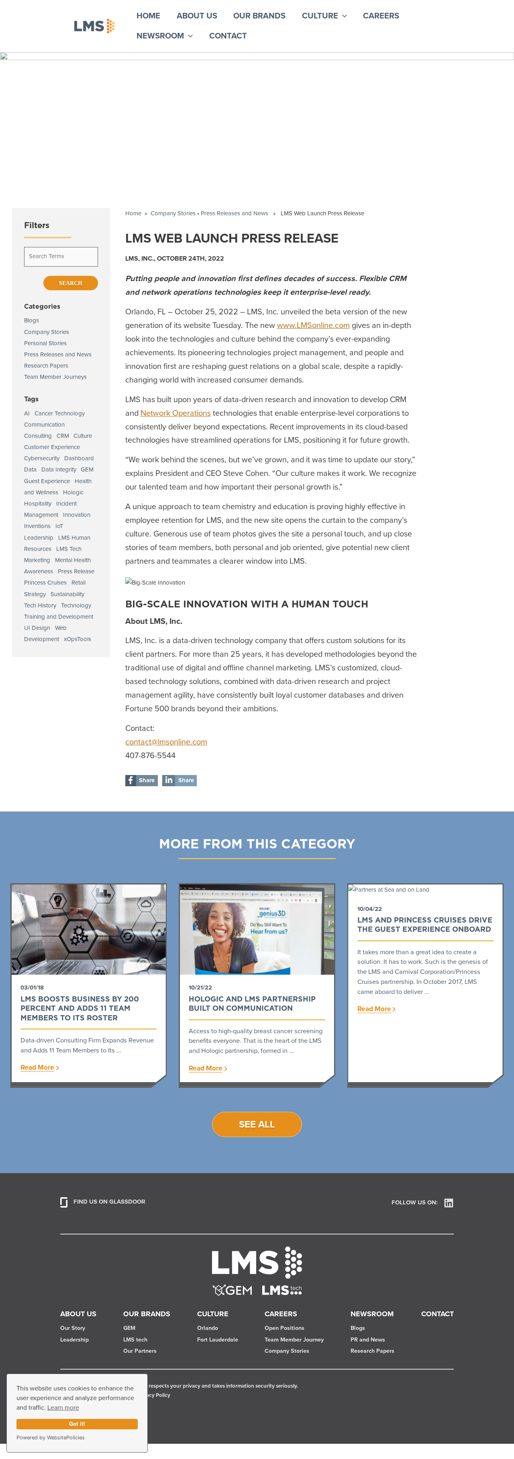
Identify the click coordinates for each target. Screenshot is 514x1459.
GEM (87, 470)
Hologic (73, 493)
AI (27, 414)
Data (30, 470)
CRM (63, 436)
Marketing (37, 560)
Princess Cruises (45, 583)
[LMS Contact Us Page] (282, 1290)
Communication (44, 425)
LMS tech (135, 1340)
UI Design (37, 628)
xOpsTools (77, 639)
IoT (59, 526)
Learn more (63, 1407)
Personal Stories (45, 343)
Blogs (31, 321)
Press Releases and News (58, 355)
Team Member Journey (294, 1340)
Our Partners (140, 1351)
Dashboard (79, 458)
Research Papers (46, 366)
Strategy (35, 594)
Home (148, 16)
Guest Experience (47, 481)
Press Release (76, 572)
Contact (228, 36)
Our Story (72, 1328)
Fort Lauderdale (217, 1340)
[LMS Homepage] (257, 1262)
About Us (197, 16)
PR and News (368, 1340)
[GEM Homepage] (232, 1290)
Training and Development (58, 617)
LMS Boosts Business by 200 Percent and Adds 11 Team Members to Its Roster (79, 1008)
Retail (78, 583)
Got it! (77, 1424)
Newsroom (160, 36)
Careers (381, 16)
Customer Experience (52, 447)
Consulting (38, 436)
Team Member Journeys (55, 377)
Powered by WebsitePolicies (50, 1438)
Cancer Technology (60, 414)
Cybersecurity (41, 458)
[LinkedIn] (449, 1203)
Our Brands (259, 16)
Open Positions (284, 1328)
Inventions (37, 526)
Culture (320, 16)
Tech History (40, 606)
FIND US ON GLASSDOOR (109, 1202)
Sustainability (67, 594)
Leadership (38, 538)
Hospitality (37, 504)
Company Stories (46, 332)
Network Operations (176, 413)
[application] (342, 16)
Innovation (76, 515)
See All (257, 1124)
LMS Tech (69, 549)
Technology (76, 606)
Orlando (207, 1328)
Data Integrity (58, 470)
